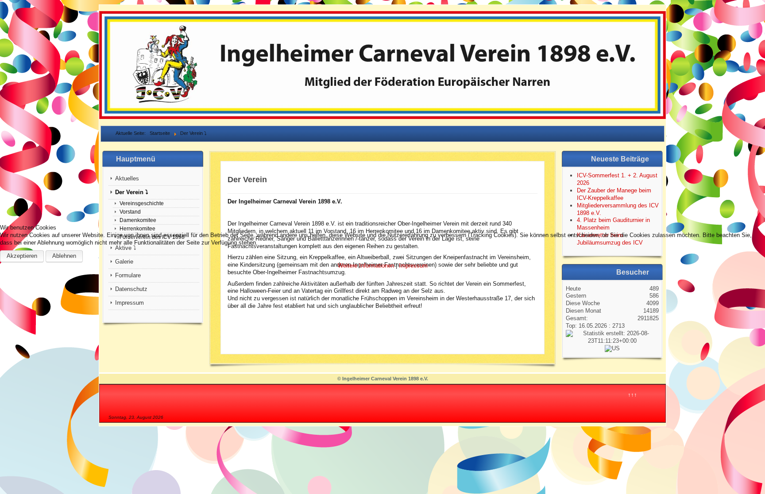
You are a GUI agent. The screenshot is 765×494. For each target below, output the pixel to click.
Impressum (413, 265)
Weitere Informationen (366, 265)
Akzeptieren (22, 256)
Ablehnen (64, 256)
